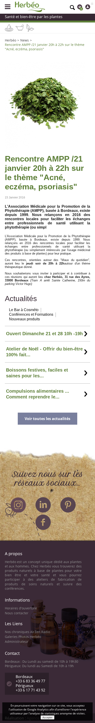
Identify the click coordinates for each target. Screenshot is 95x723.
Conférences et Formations (31, 314)
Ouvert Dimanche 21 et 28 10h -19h (44, 333)
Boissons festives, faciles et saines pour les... (37, 372)
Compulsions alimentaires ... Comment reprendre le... (37, 394)
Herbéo (10, 40)
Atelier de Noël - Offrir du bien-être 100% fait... (44, 351)
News (24, 40)
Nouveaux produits (24, 319)
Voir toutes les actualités (47, 418)
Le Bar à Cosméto (24, 310)
